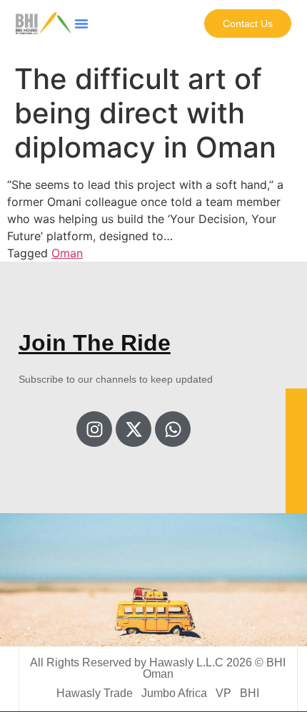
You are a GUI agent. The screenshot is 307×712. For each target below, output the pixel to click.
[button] (81, 23)
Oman (67, 253)
